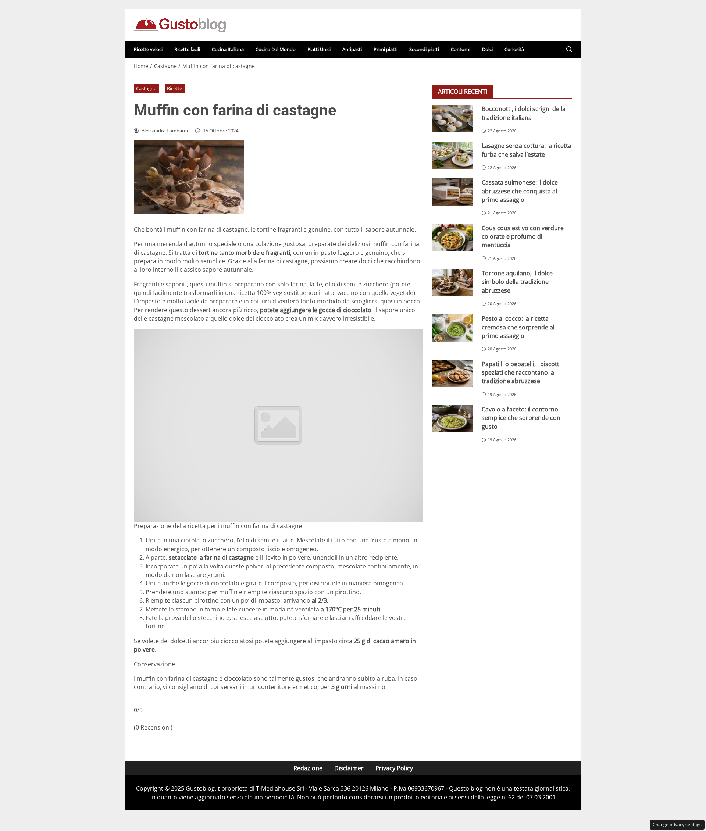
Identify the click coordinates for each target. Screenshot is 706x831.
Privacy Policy (394, 768)
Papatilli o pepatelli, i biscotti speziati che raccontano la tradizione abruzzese (521, 372)
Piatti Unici (319, 49)
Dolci (487, 49)
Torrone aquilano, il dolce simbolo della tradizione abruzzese (517, 281)
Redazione (307, 768)
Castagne (146, 88)
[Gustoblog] (180, 24)
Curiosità (514, 49)
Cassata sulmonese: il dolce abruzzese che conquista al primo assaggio (520, 191)
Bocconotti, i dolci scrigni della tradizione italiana (524, 113)
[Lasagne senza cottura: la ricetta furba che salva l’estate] (452, 155)
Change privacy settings (677, 824)
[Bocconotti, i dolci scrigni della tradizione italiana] (452, 118)
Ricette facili (187, 49)
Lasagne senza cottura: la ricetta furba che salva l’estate (526, 150)
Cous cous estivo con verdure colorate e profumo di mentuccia (523, 236)
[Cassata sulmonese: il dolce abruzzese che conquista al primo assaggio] (452, 192)
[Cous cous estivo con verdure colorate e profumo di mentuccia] (452, 237)
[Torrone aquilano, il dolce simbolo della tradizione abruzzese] (452, 282)
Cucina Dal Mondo (276, 49)
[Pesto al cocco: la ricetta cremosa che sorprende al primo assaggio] (452, 328)
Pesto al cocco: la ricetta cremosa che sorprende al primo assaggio (518, 327)
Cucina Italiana (228, 49)
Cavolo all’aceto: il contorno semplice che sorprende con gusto (521, 417)
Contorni (460, 49)
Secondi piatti (424, 49)
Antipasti (352, 49)
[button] (569, 49)
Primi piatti (385, 49)
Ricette (174, 88)
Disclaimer (349, 768)
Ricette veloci (148, 49)
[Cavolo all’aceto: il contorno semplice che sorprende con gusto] (452, 418)
